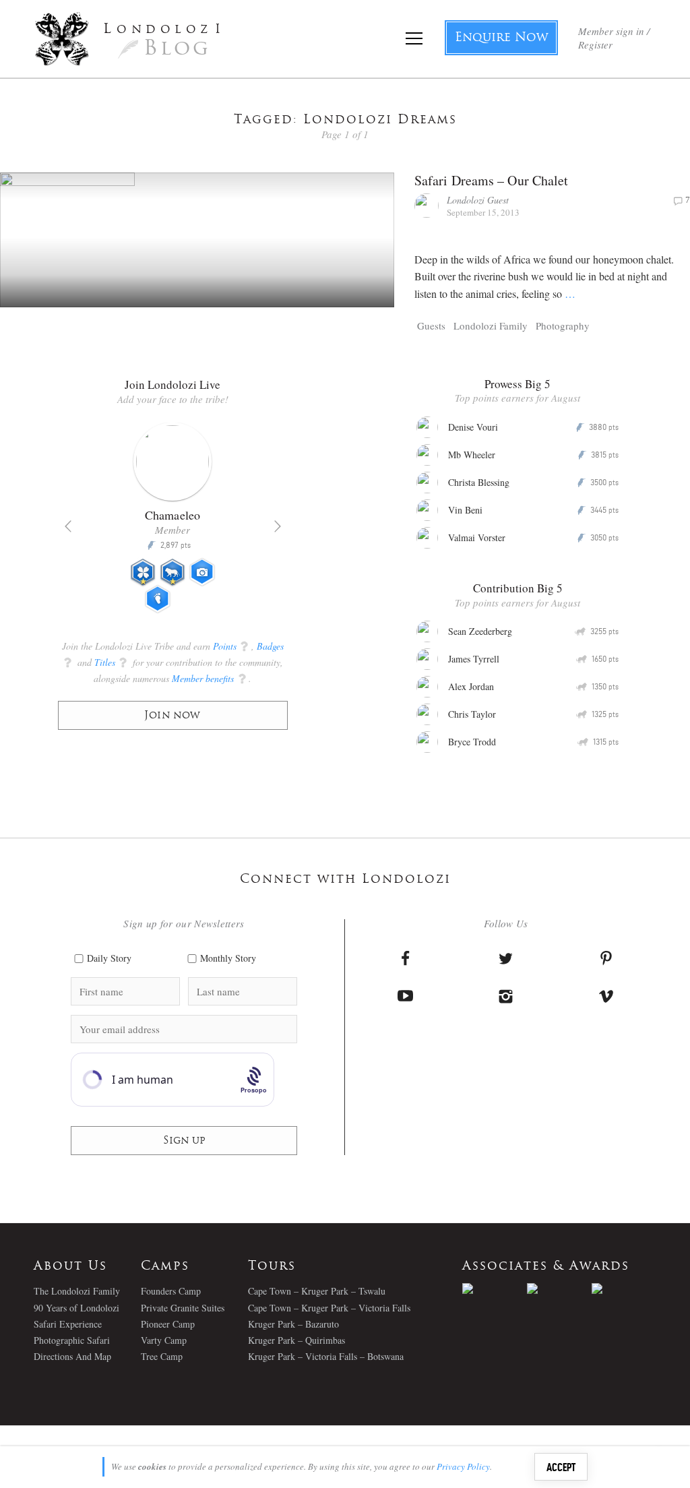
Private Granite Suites (182, 1307)
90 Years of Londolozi (76, 1307)
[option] (212, 524)
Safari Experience (68, 1324)
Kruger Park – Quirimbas (296, 1340)
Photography (563, 325)
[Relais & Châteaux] (624, 1288)
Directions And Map (72, 1356)
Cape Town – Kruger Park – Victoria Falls (329, 1307)
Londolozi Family (490, 325)
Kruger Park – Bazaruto (293, 1324)
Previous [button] (68, 526)
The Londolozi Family (77, 1290)
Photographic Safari (72, 1340)
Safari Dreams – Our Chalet (491, 180)
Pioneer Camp (168, 1324)
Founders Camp (171, 1290)
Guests (431, 325)
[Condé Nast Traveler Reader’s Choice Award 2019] (494, 1288)
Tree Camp (162, 1356)
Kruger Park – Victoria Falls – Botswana (326, 1356)
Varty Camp (164, 1340)
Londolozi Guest (478, 199)
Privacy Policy (463, 1466)
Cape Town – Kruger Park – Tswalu (316, 1290)
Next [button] (278, 526)
